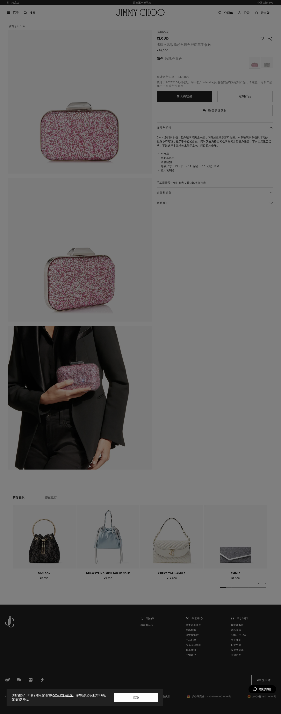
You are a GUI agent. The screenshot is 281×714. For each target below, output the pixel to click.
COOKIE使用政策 (62, 695)
